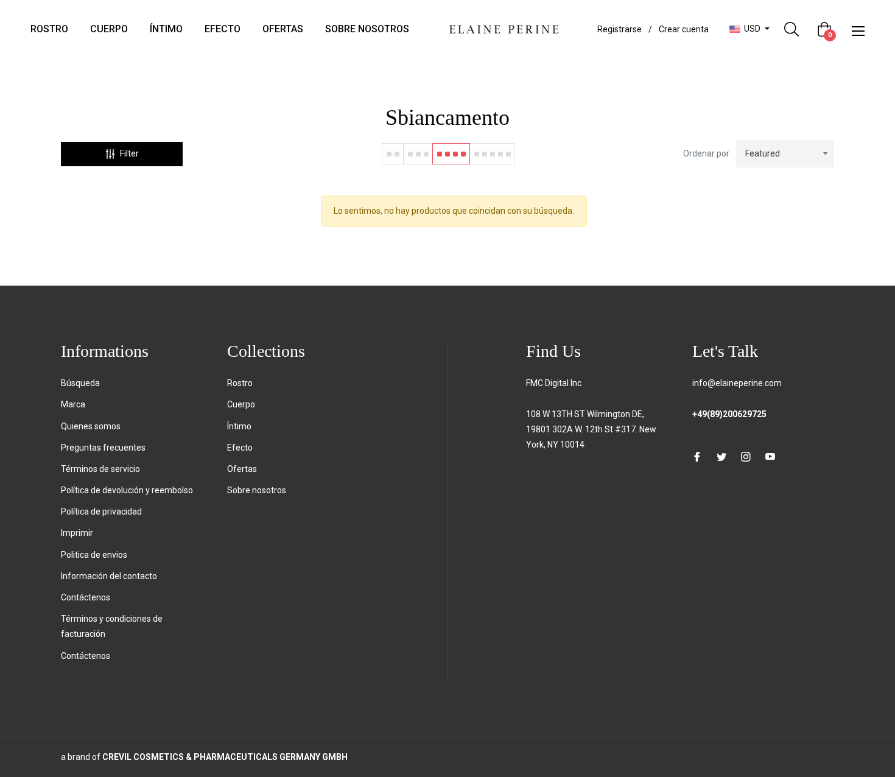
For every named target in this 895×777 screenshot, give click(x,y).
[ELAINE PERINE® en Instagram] (746, 456)
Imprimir (77, 533)
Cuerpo (241, 404)
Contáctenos (85, 597)
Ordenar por (706, 153)
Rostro (240, 383)
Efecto (240, 447)
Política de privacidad (101, 511)
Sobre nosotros (256, 490)
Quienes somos (91, 426)
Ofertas (242, 469)
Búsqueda (80, 383)
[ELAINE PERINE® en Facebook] (697, 456)
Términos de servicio (100, 469)
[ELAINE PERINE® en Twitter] (721, 456)
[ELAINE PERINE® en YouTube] (770, 456)
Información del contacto (109, 576)
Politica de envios (94, 555)
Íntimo (239, 426)
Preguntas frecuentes (103, 447)
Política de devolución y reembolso (127, 490)
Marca (73, 404)
